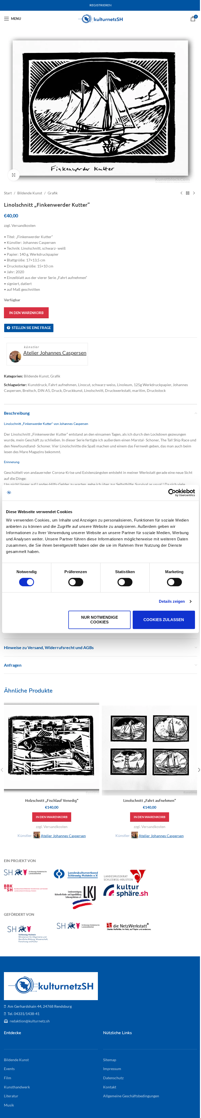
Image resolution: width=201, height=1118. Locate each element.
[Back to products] (188, 193)
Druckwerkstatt (118, 390)
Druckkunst (72, 390)
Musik (9, 1105)
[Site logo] (100, 18)
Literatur (11, 1096)
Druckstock (156, 390)
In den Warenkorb (26, 313)
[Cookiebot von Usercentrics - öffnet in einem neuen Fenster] (172, 493)
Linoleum (124, 384)
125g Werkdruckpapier (152, 384)
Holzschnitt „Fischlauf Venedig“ (51, 800)
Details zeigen (172, 601)
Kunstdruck (37, 384)
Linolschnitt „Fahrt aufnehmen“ (149, 800)
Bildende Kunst (29, 193)
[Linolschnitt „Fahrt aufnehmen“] (149, 748)
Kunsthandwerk (17, 1087)
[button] (51, 817)
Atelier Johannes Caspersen (54, 352)
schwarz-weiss (103, 384)
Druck (57, 390)
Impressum (112, 1068)
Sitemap (109, 1059)
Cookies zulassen (163, 619)
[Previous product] (181, 193)
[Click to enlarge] (14, 175)
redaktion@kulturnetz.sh (29, 1021)
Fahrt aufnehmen (62, 384)
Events (9, 1068)
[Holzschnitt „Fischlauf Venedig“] (51, 748)
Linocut (84, 384)
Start (8, 193)
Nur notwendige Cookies (99, 619)
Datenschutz (113, 1078)
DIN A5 (44, 390)
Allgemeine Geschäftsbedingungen (131, 1096)
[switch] (75, 582)
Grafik (53, 193)
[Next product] (194, 193)
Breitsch (29, 390)
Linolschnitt (93, 390)
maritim (138, 390)
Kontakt (109, 1087)
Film (7, 1078)
